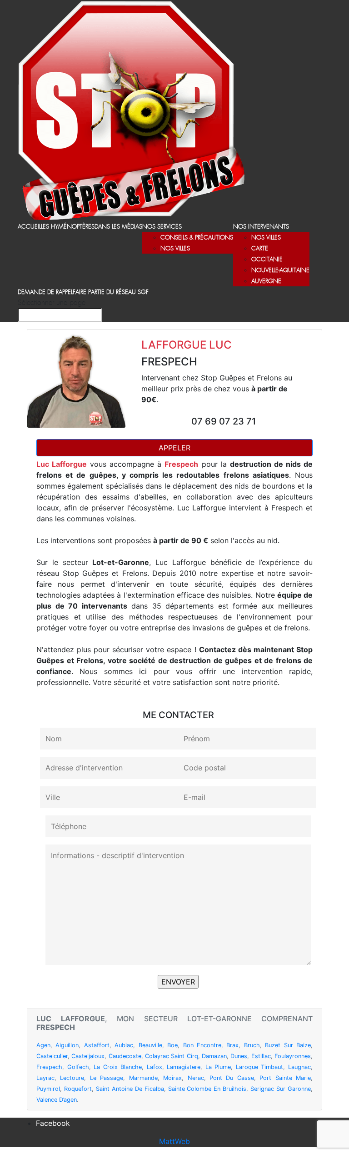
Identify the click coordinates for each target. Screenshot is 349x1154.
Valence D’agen (56, 1099)
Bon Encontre (202, 1045)
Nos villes (175, 249)
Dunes (238, 1056)
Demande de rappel (45, 292)
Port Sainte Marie (285, 1077)
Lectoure (72, 1077)
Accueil (29, 227)
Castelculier (52, 1056)
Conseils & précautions (196, 238)
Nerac (196, 1077)
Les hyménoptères (68, 227)
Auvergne (266, 282)
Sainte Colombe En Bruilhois (207, 1088)
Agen (43, 1045)
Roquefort (78, 1088)
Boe (172, 1045)
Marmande (143, 1077)
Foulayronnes (292, 1056)
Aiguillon (67, 1045)
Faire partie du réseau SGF (111, 292)
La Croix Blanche (118, 1067)
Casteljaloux (88, 1056)
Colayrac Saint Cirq (171, 1056)
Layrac (45, 1077)
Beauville (150, 1045)
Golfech (78, 1067)
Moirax (172, 1077)
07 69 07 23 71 (223, 421)
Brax (232, 1045)
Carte (259, 249)
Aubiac (124, 1045)
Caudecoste (125, 1056)
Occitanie (267, 260)
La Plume (218, 1067)
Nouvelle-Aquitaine (280, 271)
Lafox (154, 1067)
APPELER (174, 447)
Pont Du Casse (231, 1077)
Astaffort (97, 1045)
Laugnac (299, 1067)
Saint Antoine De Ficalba (130, 1088)
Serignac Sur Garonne (280, 1088)
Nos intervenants (261, 227)
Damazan (214, 1056)
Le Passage (106, 1077)
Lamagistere (183, 1067)
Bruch (252, 1045)
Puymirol (48, 1088)
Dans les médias (118, 227)
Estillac (261, 1056)
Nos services (162, 227)
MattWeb (174, 1141)
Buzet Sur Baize (288, 1045)
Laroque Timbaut (260, 1067)
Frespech (49, 1067)
